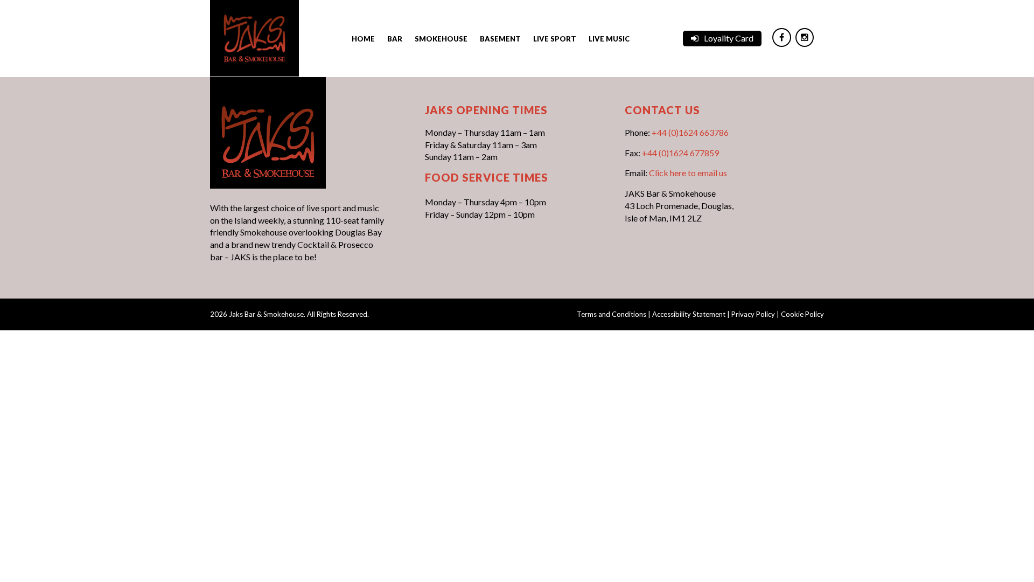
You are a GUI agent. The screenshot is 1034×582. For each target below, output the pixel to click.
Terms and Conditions (611, 314)
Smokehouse (441, 38)
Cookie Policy (802, 314)
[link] (254, 37)
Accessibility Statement (688, 314)
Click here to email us (688, 173)
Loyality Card (728, 38)
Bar (394, 38)
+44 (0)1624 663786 (690, 132)
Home (363, 38)
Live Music (609, 38)
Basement (500, 38)
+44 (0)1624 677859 (680, 153)
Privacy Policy (753, 314)
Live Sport (554, 38)
